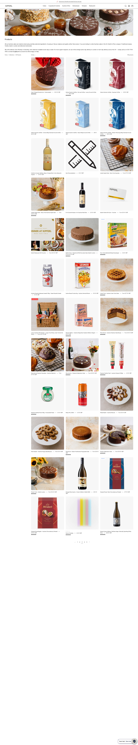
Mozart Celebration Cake (106, 451)
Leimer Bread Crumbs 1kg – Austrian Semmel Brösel (78, 293)
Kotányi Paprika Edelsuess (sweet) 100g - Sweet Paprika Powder (46, 293)
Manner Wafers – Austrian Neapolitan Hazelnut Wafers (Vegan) (80, 332)
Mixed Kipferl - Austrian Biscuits (107, 412)
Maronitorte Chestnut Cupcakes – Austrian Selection (43, 373)
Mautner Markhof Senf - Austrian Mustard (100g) (111, 373)
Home (6, 54)
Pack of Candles (69, 533)
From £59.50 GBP (119, 451)
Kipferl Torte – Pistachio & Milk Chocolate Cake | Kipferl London (80, 253)
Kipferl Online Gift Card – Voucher (108, 212)
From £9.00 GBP (122, 412)
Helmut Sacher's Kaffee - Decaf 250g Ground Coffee (78, 132)
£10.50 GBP (34, 532)
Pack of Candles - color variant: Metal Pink (69, 531)
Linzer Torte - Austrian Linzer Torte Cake (109, 293)
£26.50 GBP (109, 532)
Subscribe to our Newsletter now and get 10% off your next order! (70, 1)
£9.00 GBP (95, 293)
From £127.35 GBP (42, 334)
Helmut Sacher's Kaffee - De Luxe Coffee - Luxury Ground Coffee (81, 92)
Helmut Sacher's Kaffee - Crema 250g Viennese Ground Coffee (46, 132)
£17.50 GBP (127, 492)
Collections (11, 54)
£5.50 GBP (36, 294)
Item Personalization (70, 173)
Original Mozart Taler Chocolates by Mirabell (110, 492)
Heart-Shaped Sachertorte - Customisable (41, 92)
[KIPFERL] (9, 5)
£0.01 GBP (81, 173)
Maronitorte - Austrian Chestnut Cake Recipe (110, 332)
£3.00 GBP (128, 373)
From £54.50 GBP (52, 492)
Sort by (32, 54)
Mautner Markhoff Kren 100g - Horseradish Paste (42, 412)
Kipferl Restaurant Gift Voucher (38, 253)
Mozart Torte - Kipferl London (38, 492)
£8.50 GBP (71, 93)
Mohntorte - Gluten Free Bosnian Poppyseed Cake (77, 451)
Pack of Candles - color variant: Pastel (66, 531)
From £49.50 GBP (92, 373)
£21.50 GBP (41, 174)
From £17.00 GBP (127, 173)
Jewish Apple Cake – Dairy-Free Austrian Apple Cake (43, 212)
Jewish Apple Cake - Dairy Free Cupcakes (109, 173)
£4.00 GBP (60, 412)
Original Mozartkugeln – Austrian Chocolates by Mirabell (44, 531)
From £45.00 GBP (129, 332)
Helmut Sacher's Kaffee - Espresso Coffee (110, 92)
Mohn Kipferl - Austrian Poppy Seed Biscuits (41, 451)
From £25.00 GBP (123, 212)
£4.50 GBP (79, 533)
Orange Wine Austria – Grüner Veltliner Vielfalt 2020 (78, 492)
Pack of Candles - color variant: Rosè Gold (67, 531)
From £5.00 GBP (59, 451)
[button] (44, 6)
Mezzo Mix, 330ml (70, 412)
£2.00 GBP (68, 334)
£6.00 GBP (124, 253)
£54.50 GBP (57, 92)
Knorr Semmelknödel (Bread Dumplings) (109, 253)
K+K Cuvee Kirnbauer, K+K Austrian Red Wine (76, 212)
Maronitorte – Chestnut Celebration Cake (75, 373)
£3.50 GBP (79, 412)
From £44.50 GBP (70, 254)
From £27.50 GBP (126, 293)
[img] (33, 93)
